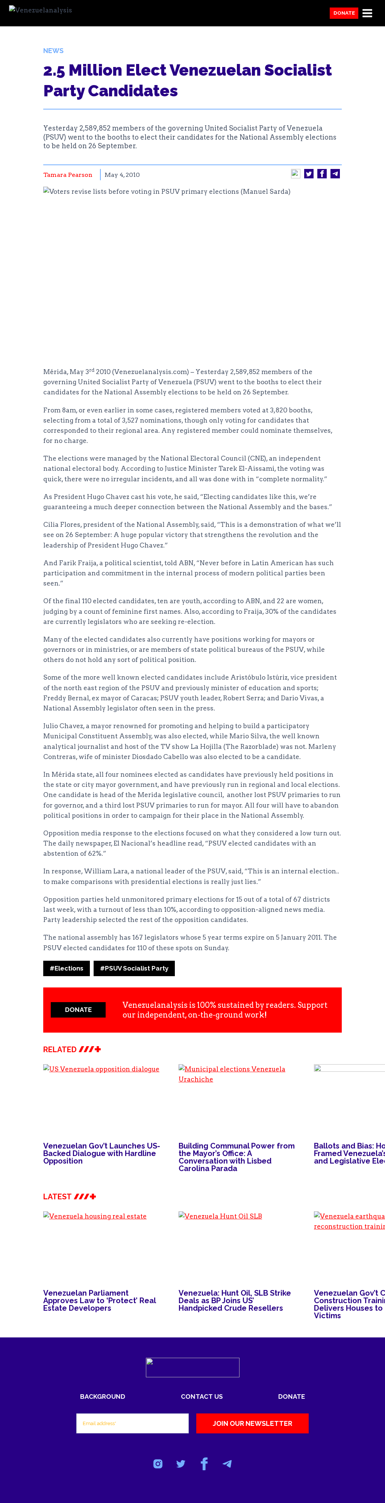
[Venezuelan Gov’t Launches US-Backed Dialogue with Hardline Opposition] (103, 1098)
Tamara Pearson (67, 174)
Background (102, 1396)
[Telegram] (226, 1464)
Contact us (202, 1396)
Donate (344, 13)
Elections (66, 968)
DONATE (78, 1009)
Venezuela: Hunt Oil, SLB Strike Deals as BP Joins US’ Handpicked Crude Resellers (235, 1301)
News (53, 51)
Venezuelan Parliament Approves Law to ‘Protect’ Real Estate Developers (99, 1301)
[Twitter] (181, 1464)
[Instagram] (158, 1464)
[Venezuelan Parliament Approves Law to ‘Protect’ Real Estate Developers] (103, 1245)
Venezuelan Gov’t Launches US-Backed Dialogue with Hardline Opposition (101, 1153)
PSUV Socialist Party (134, 968)
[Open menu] (367, 13)
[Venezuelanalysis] (46, 13)
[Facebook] (203, 1464)
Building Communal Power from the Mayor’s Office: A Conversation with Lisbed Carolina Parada (237, 1157)
